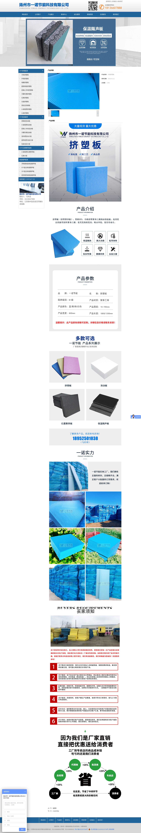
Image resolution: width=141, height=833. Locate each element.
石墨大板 (24, 156)
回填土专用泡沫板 (27, 128)
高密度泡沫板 (25, 121)
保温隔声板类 (23, 159)
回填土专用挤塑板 (27, 90)
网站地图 (111, 829)
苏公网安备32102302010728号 (99, 829)
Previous (1, 41)
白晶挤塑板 (25, 101)
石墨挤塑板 (25, 98)
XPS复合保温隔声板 (27, 171)
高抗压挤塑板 (25, 105)
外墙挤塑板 (25, 78)
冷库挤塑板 (25, 75)
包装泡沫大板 (25, 144)
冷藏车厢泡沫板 (26, 132)
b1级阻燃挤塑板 (26, 109)
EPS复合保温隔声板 (27, 167)
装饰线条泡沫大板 (27, 140)
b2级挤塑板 (25, 113)
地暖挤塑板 (25, 82)
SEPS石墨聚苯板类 (25, 148)
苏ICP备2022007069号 (81, 829)
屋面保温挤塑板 (26, 86)
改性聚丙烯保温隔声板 (28, 175)
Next (138, 41)
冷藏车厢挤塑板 (26, 94)
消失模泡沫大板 (26, 136)
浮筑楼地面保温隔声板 (28, 164)
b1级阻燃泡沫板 (26, 125)
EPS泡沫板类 (23, 117)
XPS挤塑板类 (23, 71)
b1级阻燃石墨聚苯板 (27, 152)
